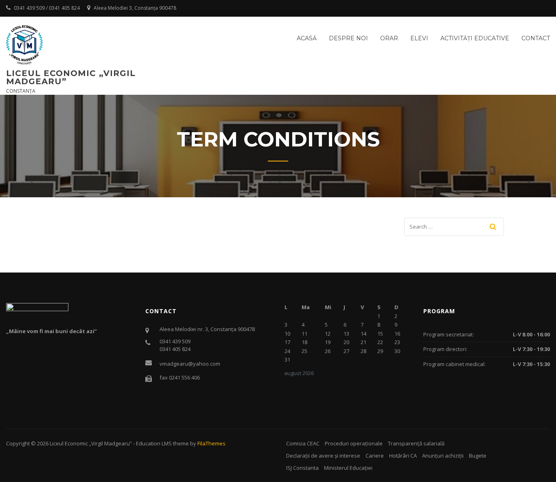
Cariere (375, 455)
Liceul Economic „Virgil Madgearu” (71, 77)
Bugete (477, 455)
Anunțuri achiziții (443, 455)
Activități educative (474, 38)
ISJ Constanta (302, 467)
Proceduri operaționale (354, 443)
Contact (535, 38)
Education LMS (154, 443)
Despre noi (348, 38)
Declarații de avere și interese (323, 455)
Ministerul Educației (348, 467)
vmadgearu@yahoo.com (190, 363)
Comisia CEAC (303, 443)
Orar (389, 38)
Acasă (307, 38)
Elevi (419, 38)
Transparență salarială (416, 443)
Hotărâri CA (403, 455)
